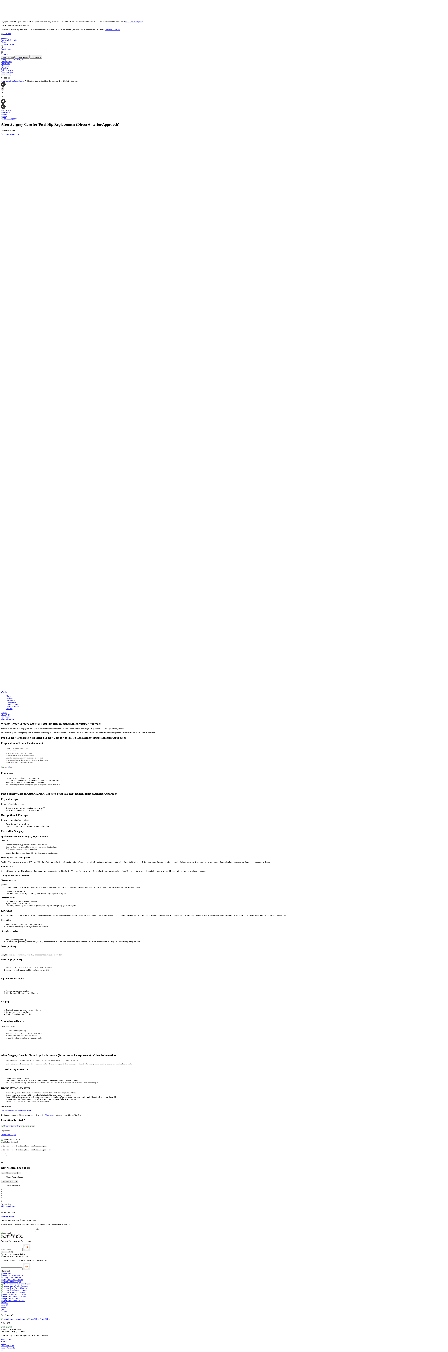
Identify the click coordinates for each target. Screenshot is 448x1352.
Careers (4, 1311)
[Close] (2, 1350)
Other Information (12, 702)
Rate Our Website (7, 1346)
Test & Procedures (12, 707)
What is (8, 696)
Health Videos (44, 1319)
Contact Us (5, 1305)
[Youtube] (4, 1327)
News (3, 1309)
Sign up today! (7, 1252)
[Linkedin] (11, 1327)
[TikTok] (9, 1327)
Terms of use (50, 1115)
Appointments (23, 57)
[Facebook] (2, 1327)
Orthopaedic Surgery (7, 1110)
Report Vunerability (8, 1348)
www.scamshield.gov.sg (134, 22)
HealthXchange (20, 1319)
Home (3, 81)
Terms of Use (6, 1339)
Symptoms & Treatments (15, 81)
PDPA (3, 1344)
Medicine (9, 709)
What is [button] (4, 692)
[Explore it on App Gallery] (44, 1231)
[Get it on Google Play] (27, 1231)
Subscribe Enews (8, 57)
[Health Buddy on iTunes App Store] (9, 1231)
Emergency (37, 57)
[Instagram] (7, 1327)
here (49, 1150)
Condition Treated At (13, 704)
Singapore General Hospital (23, 1110)
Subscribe (5, 1271)
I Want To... (6, 74)
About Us (4, 1303)
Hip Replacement (7, 1216)
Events (3, 1307)
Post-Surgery (10, 700)
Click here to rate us (112, 30)
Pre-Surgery (10, 698)
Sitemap (4, 1342)
